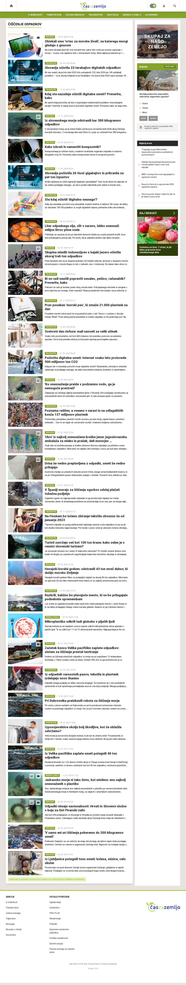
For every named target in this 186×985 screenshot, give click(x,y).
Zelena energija (75, 15)
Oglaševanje (55, 902)
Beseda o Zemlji (132, 15)
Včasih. (145, 108)
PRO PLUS (54, 913)
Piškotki (53, 924)
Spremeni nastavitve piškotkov (59, 931)
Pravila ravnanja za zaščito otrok (61, 951)
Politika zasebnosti (58, 938)
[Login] (163, 6)
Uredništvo (54, 907)
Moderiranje (55, 918)
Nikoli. (144, 112)
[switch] (153, 6)
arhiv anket (170, 66)
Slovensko (151, 15)
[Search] (174, 6)
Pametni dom (54, 15)
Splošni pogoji (56, 943)
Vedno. (145, 103)
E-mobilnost (35, 15)
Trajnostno (96, 15)
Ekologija (113, 15)
